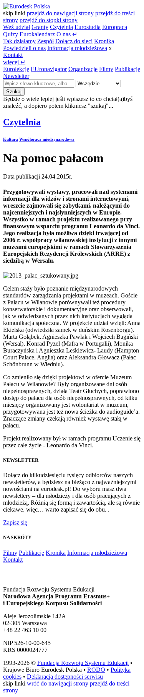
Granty (39, 27)
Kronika (104, 41)
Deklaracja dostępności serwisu (65, 676)
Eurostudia (87, 27)
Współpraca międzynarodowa (46, 139)
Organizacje (83, 69)
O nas (66, 34)
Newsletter (16, 76)
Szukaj (14, 91)
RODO (96, 669)
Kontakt (13, 55)
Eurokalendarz (37, 34)
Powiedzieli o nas (24, 48)
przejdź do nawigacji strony (60, 13)
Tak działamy (19, 41)
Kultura (10, 139)
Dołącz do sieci (74, 41)
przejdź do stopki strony (49, 20)
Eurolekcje (16, 69)
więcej (14, 62)
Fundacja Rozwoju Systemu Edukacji (83, 663)
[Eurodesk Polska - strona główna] (26, 6)
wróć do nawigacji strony (57, 683)
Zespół (45, 41)
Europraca (114, 27)
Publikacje (127, 69)
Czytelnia (61, 27)
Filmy (106, 69)
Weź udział (16, 27)
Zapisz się (15, 522)
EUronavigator (49, 69)
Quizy (10, 34)
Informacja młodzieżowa (77, 48)
